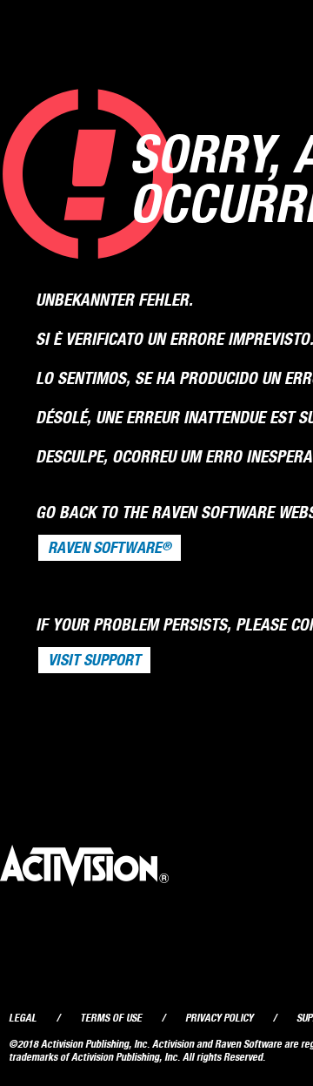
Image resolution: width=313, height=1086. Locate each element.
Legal (23, 1017)
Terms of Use (111, 1017)
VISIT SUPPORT (94, 660)
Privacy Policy (219, 1017)
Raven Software (109, 547)
